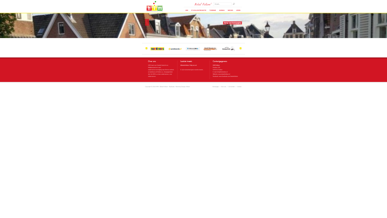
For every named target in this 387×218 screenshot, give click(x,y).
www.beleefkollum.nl (224, 74)
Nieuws (230, 10)
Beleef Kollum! (203, 4)
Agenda (222, 10)
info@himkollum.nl (222, 72)
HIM (154, 6)
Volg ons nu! (193, 65)
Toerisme (212, 10)
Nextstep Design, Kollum (183, 86)
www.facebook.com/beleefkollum (228, 76)
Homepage (215, 86)
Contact (239, 86)
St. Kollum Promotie (198, 10)
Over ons (223, 86)
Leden (238, 10)
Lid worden (231, 86)
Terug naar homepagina (232, 23)
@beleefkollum (184, 65)
